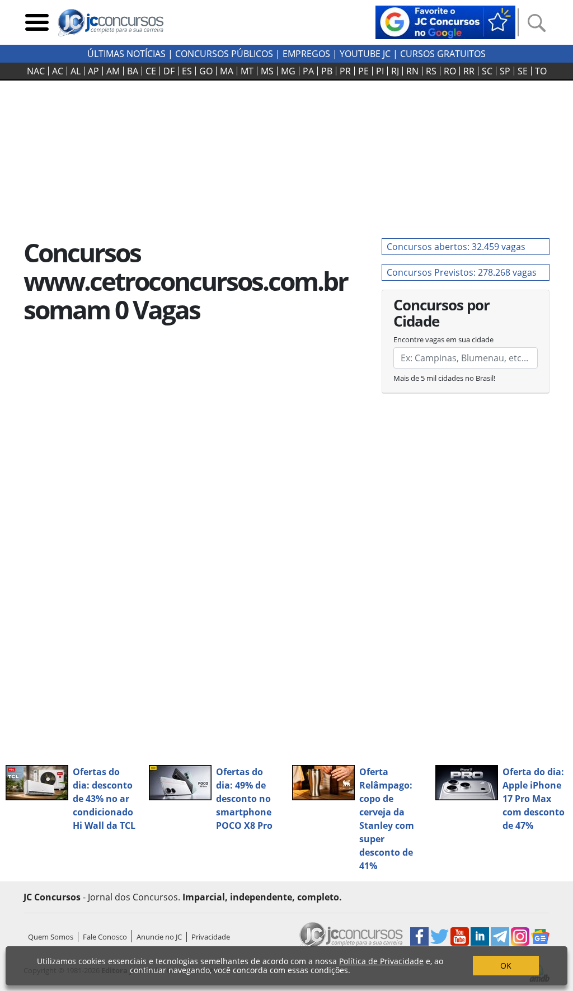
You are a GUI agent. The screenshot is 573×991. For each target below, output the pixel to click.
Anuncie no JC (159, 937)
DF (169, 71)
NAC (36, 71)
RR (469, 71)
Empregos (306, 54)
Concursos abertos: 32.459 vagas (456, 246)
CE (150, 71)
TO (541, 71)
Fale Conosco (105, 937)
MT (247, 71)
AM (113, 71)
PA (308, 71)
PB (326, 71)
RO (450, 71)
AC (57, 71)
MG (288, 71)
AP (93, 71)
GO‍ (206, 71)
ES (187, 71)
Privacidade (210, 937)
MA (226, 71)
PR (345, 71)
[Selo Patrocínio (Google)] (445, 21)
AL (76, 71)
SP (505, 71)
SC (487, 71)
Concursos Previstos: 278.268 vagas (462, 272)
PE (363, 71)
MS (267, 71)
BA (132, 71)
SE (523, 71)
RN (412, 71)
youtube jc (365, 54)
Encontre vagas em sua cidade (443, 339)
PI (380, 71)
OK (505, 965)
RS (431, 71)
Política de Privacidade (381, 961)
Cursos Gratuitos (443, 54)
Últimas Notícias (126, 54)
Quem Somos (50, 937)
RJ (395, 71)
